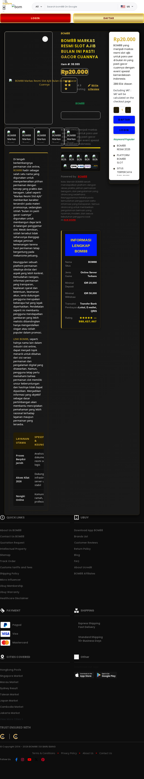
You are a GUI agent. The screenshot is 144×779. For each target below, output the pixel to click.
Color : (71, 115)
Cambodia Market (11, 707)
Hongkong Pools (10, 669)
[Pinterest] (43, 760)
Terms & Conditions (43, 753)
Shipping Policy (9, 573)
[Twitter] (36, 760)
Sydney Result (9, 688)
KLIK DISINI (70, 219)
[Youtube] (29, 760)
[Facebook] (16, 760)
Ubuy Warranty (9, 592)
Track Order (8, 561)
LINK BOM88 (20, 339)
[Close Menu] (4, 7)
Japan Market (9, 700)
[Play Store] (106, 676)
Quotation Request (12, 542)
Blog (77, 555)
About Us (88, 753)
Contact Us (105, 753)
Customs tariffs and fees (16, 567)
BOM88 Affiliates (84, 573)
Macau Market (9, 682)
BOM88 (17, 170)
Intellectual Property (13, 549)
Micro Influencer (10, 579)
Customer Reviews (86, 542)
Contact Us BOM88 (12, 536)
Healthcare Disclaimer (14, 598)
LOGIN (35, 18)
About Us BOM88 (10, 530)
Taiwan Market (9, 694)
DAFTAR (124, 119)
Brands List (81, 536)
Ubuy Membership (11, 586)
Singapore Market (11, 676)
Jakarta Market (10, 713)
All (37, 6)
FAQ (76, 561)
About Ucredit (83, 567)
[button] (45, 39)
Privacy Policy (69, 753)
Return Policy (82, 549)
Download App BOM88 (88, 530)
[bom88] (17, 6)
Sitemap (5, 555)
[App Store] (84, 676)
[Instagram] (22, 760)
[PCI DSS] (2, 736)
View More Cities (11, 719)
